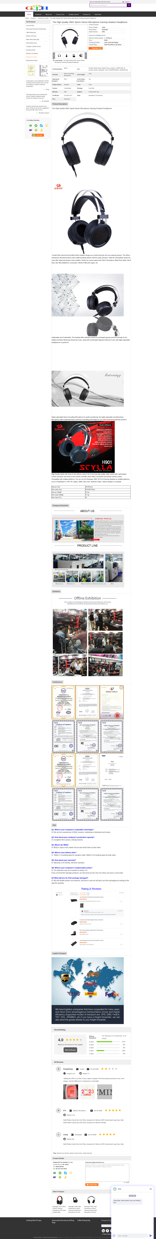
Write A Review (70, 1050)
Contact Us (86, 14)
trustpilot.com (71, 1073)
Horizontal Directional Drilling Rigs (36, 29)
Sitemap (110, 1234)
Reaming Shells (30, 50)
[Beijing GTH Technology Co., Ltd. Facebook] (108, 1231)
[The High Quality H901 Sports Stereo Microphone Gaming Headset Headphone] (69, 37)
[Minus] (150, 1189)
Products (38, 14)
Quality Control (74, 14)
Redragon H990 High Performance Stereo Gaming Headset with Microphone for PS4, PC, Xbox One (74, 1210)
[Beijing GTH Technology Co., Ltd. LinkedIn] (103, 1231)
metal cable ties (87, 1153)
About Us (49, 14)
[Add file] (113, 1235)
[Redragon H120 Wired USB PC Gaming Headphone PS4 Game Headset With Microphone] (59, 1200)
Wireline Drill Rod (31, 36)
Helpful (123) (71, 1115)
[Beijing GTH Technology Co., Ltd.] (36, 7)
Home (29, 14)
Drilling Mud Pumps (31, 60)
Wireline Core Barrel (32, 53)
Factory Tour (60, 14)
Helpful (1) (86, 1073)
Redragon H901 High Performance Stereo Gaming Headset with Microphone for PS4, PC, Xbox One (90, 1210)
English (127, 2)
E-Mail (104, 1234)
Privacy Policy (38, 1237)
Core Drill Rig (30, 25)
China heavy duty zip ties (50, 1237)
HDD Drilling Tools (31, 43)
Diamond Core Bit (43, 18)
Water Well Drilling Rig (32, 39)
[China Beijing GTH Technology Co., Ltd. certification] (31, 70)
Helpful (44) (70, 1139)
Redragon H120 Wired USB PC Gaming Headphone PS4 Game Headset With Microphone (59, 1210)
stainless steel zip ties (76, 1153)
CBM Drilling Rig (31, 32)
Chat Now (98, 14)
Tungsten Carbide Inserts (33, 46)
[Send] (150, 1235)
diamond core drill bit (63, 1153)
